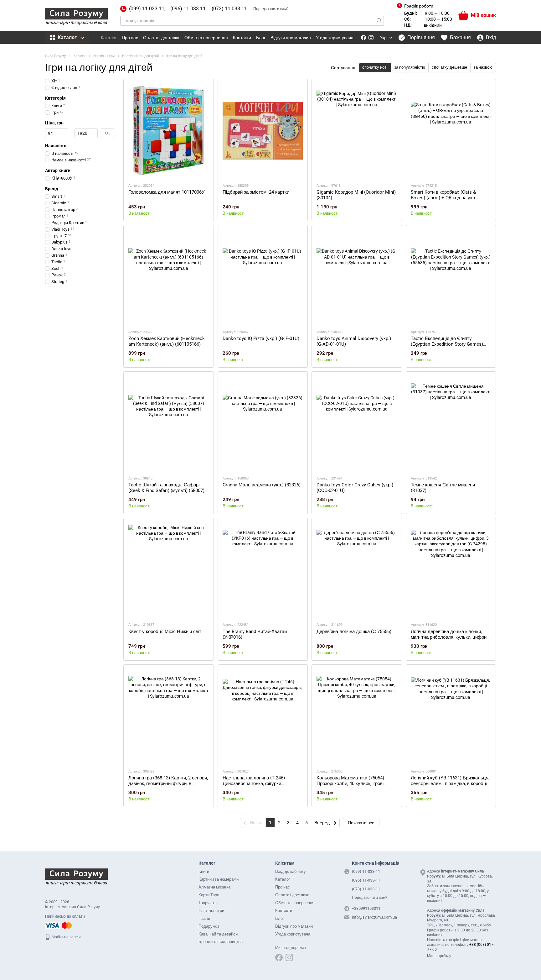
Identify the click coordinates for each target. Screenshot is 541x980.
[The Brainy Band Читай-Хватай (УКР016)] (263, 570)
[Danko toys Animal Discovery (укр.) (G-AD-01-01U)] (357, 277)
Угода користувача (334, 37)
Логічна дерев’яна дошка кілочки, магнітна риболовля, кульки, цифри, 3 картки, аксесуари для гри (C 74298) (449, 640)
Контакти (242, 37)
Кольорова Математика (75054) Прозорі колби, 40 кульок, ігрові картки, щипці (350, 783)
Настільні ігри (211, 910)
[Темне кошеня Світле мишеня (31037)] (451, 423)
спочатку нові (375, 67)
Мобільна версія (66, 937)
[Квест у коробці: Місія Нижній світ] (168, 570)
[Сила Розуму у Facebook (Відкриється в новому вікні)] (363, 37)
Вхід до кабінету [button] (290, 871)
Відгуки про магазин (290, 37)
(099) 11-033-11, (147, 8)
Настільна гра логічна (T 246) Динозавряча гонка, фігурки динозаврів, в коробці (254, 783)
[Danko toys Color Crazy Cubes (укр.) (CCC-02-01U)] (357, 423)
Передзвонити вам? (271, 9)
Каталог (109, 37)
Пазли (204, 918)
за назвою (483, 67)
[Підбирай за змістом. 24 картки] (263, 131)
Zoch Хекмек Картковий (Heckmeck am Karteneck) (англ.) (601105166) (166, 341)
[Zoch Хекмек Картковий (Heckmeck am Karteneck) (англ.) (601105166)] (168, 277)
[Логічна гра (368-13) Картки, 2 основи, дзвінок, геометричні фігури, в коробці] (168, 716)
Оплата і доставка (161, 37)
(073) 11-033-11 (229, 8)
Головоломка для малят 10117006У (166, 192)
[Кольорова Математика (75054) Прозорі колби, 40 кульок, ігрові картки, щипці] (357, 716)
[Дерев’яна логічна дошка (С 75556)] (357, 570)
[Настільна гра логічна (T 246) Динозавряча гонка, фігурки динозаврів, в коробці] (263, 716)
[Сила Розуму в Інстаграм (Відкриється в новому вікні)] (371, 37)
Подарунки (208, 926)
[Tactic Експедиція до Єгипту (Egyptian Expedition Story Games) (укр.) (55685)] (451, 277)
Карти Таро (208, 895)
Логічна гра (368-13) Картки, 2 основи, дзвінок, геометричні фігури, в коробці (168, 783)
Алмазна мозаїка (214, 887)
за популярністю (409, 67)
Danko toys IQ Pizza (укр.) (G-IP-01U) (261, 338)
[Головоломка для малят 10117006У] (168, 131)
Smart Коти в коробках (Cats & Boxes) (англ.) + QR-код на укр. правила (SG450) (443, 197)
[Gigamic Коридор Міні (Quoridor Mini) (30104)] (357, 131)
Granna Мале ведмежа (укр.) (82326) (262, 485)
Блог (260, 37)
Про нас (130, 37)
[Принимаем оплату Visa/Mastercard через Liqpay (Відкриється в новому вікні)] (59, 925)
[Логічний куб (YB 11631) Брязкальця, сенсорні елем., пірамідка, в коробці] (451, 716)
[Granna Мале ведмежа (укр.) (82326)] (263, 423)
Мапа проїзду (439, 956)
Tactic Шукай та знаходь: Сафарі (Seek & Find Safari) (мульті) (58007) (166, 487)
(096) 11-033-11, (188, 8)
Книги (203, 871)
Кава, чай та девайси (218, 934)
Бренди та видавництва (220, 941)
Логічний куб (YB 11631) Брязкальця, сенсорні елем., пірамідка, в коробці (450, 780)
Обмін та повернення (206, 37)
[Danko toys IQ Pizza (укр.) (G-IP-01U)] (263, 277)
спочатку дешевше (449, 67)
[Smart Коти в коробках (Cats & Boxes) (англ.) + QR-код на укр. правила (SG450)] (451, 131)
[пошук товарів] (379, 21)
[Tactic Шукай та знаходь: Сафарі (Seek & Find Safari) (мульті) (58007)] (168, 423)
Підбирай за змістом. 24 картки (256, 192)
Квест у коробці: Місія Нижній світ (164, 631)
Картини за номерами (218, 879)
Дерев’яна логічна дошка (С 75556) (354, 631)
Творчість (207, 902)
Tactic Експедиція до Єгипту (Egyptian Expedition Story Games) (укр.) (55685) (447, 344)
